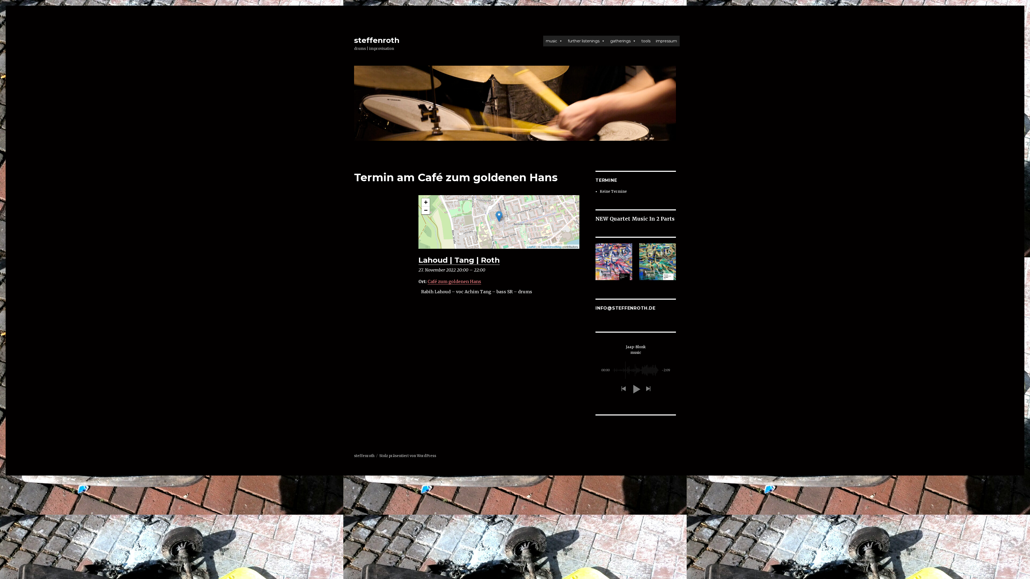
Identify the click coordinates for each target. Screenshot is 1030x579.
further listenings (583, 41)
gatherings (620, 41)
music (551, 41)
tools (645, 41)
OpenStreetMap (551, 246)
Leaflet (531, 246)
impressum (666, 41)
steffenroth (376, 40)
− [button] (426, 210)
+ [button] (426, 202)
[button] (623, 389)
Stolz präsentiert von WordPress (407, 456)
